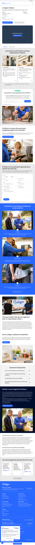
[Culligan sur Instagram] (26, 520)
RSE (3, 512)
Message (6, 189)
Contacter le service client (19, 22)
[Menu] (32, 3)
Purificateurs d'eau (5, 496)
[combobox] (18, 187)
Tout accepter (17, 540)
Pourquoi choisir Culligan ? (22, 499)
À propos (4, 509)
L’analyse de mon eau (21, 495)
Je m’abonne (29, 523)
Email (4, 182)
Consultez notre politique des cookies (6, 536)
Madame (12, 176)
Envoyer (5, 199)
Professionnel (12, 46)
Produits (4, 493)
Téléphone (19, 182)
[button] (2, 543)
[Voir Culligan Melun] (28, 469)
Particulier (30, 0)
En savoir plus (5, 342)
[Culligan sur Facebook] (25, 520)
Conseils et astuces (5, 513)
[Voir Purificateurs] (25, 68)
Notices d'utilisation (5, 498)
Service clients (5, 501)
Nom (4, 178)
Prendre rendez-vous (7, 22)
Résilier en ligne (20, 528)
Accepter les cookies (17, 35)
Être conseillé (21, 501)
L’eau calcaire (20, 498)
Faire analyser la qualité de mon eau (24, 506)
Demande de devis (17, 543)
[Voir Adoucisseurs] (9, 68)
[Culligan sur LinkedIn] (28, 520)
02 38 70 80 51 (26, 13)
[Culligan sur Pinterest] (32, 520)
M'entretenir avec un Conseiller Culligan (25, 504)
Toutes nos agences (17, 478)
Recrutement (4, 515)
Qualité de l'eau (21, 493)
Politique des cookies (21, 531)
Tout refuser (4, 540)
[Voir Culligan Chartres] (17, 469)
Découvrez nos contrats (7, 136)
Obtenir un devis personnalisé (23, 503)
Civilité (4, 175)
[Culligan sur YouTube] (30, 520)
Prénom (21, 178)
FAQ (3, 507)
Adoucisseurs (4, 495)
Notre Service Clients (5, 503)
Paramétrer (10, 540)
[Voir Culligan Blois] (7, 469)
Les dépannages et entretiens (7, 504)
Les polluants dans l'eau (22, 496)
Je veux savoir (27, 101)
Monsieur (6, 176)
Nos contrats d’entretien (6, 506)
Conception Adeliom (29, 539)
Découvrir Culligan (5, 510)
